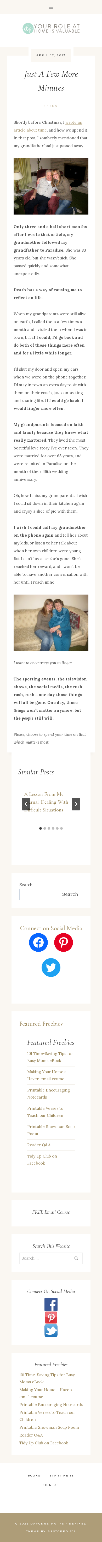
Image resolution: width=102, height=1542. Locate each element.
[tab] (40, 828)
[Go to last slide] (26, 804)
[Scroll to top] (81, 1474)
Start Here (62, 1475)
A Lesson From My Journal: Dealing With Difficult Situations (46, 802)
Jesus (51, 106)
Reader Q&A (38, 1144)
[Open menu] (51, 7)
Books (34, 1475)
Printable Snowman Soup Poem (51, 1130)
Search (25, 884)
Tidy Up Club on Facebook (42, 1160)
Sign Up (51, 1485)
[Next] (76, 804)
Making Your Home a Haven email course (46, 1075)
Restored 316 (62, 1531)
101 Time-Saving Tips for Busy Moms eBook (50, 1057)
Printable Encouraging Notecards (48, 1094)
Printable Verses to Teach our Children (45, 1112)
